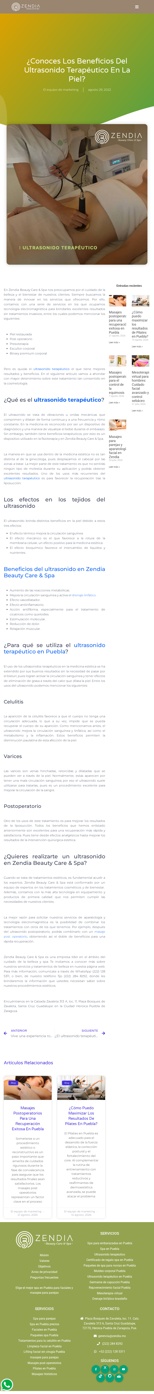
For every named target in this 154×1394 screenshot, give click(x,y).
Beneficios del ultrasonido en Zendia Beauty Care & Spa (54, 572)
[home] (26, 7)
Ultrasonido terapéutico (109, 1254)
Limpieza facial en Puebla (44, 1346)
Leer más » (114, 342)
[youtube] (123, 1369)
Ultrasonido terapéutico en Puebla (109, 1276)
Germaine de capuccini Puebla (110, 1282)
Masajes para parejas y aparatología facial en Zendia (118, 447)
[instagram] (114, 1369)
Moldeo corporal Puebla (109, 1271)
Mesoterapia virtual (109, 1293)
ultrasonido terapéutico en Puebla (54, 648)
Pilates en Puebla (44, 1368)
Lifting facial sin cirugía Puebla (44, 1352)
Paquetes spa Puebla (44, 1335)
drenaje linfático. (84, 595)
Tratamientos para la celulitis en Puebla (44, 1340)
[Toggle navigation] (136, 7)
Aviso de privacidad (44, 1272)
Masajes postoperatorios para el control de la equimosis (121, 382)
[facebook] (96, 1369)
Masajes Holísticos (44, 1374)
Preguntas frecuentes (44, 1277)
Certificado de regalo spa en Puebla (109, 1260)
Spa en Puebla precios (44, 1324)
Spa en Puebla (109, 1249)
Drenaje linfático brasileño (109, 1298)
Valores (44, 1261)
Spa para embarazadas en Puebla (109, 1243)
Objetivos (44, 1266)
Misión (44, 1255)
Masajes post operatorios (44, 1363)
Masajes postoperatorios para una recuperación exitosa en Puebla (28, 1118)
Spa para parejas (44, 1318)
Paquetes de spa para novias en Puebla (110, 1265)
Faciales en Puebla (44, 1329)
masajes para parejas (44, 1357)
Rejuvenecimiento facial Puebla (110, 1287)
